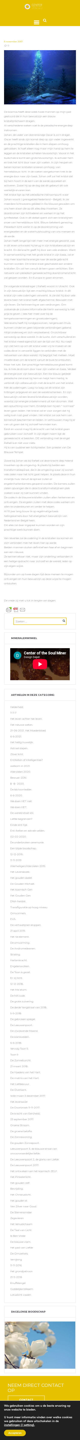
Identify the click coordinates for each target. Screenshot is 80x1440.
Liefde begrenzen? (21, 818)
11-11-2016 (16, 1265)
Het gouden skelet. (21, 877)
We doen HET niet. (21, 801)
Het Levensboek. (20, 871)
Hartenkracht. (19, 960)
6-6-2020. (16, 795)
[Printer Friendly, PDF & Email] (16, 609)
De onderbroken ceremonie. (27, 842)
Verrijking (16, 1259)
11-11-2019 (16, 860)
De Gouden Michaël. (22, 883)
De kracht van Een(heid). (25, 1113)
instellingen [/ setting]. (19, 1425)
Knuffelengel (18, 1283)
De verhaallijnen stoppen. (25, 925)
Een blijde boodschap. (23, 848)
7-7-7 (13, 712)
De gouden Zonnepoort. (25, 1143)
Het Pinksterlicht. (20, 1176)
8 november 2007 (13, 41)
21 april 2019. (18, 930)
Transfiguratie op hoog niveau (28, 907)
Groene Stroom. (20, 1125)
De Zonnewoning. (21, 1137)
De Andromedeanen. (23, 948)
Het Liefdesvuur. (20, 1084)
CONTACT (26, 1399)
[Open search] (44, 20)
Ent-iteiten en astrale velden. (27, 830)
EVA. (13, 919)
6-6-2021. (16, 736)
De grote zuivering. (22, 1001)
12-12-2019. (16, 854)
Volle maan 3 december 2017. (28, 1095)
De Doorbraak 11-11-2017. (25, 1107)
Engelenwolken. (20, 966)
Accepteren (15, 1433)
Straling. (15, 954)
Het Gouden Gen (20, 895)
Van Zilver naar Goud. (23, 1206)
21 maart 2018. (19, 1066)
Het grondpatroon (21, 1271)
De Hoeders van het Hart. (25, 1072)
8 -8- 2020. (17, 783)
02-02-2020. (18, 836)
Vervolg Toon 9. (19, 1048)
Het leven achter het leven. (26, 718)
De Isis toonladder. (21, 789)
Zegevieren (17, 1218)
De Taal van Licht (21, 1230)
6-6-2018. (16, 1042)
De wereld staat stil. (22, 812)
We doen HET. (18, 807)
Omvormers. (18, 913)
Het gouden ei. (19, 1200)
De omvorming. (20, 942)
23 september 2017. (22, 1119)
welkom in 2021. (20, 766)
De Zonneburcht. (20, 1060)
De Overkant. (18, 1089)
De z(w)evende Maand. (24, 1030)
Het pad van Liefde (21, 1247)
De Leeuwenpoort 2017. (24, 1165)
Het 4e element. (19, 936)
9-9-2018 (15, 1013)
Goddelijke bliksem (21, 1289)
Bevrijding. (16, 1188)
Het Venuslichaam (21, 1224)
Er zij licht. (16, 977)
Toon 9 (14, 1054)
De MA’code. (17, 995)
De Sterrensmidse (21, 1212)
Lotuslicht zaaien (20, 1294)
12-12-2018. (17, 983)
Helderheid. (17, 707)
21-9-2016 (16, 1277)
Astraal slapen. (19, 748)
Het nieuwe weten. (21, 724)
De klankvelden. (20, 1036)
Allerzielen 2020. (20, 771)
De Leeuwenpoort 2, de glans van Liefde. (34, 1159)
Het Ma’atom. (18, 989)
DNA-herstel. (18, 901)
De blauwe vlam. (20, 1241)
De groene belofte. (21, 1131)
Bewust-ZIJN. (18, 777)
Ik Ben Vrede (17, 1235)
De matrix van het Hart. (24, 1078)
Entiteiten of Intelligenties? (26, 760)
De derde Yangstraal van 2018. (28, 1007)
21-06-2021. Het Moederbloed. (28, 730)
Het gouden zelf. (20, 1182)
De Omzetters (19, 1253)
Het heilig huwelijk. (21, 742)
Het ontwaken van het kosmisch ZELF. (34, 1171)
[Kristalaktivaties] (40, 77)
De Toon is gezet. (20, 972)
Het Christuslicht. (20, 1194)
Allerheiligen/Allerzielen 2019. (28, 866)
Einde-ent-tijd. (19, 824)
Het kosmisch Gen (21, 889)
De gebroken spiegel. (23, 1019)
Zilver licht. (17, 754)
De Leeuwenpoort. (21, 1025)
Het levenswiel (19, 1101)
